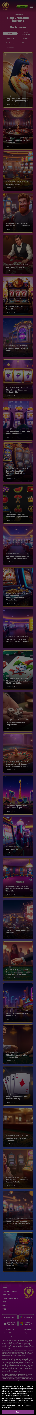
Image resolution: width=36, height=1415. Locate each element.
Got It (18, 1412)
